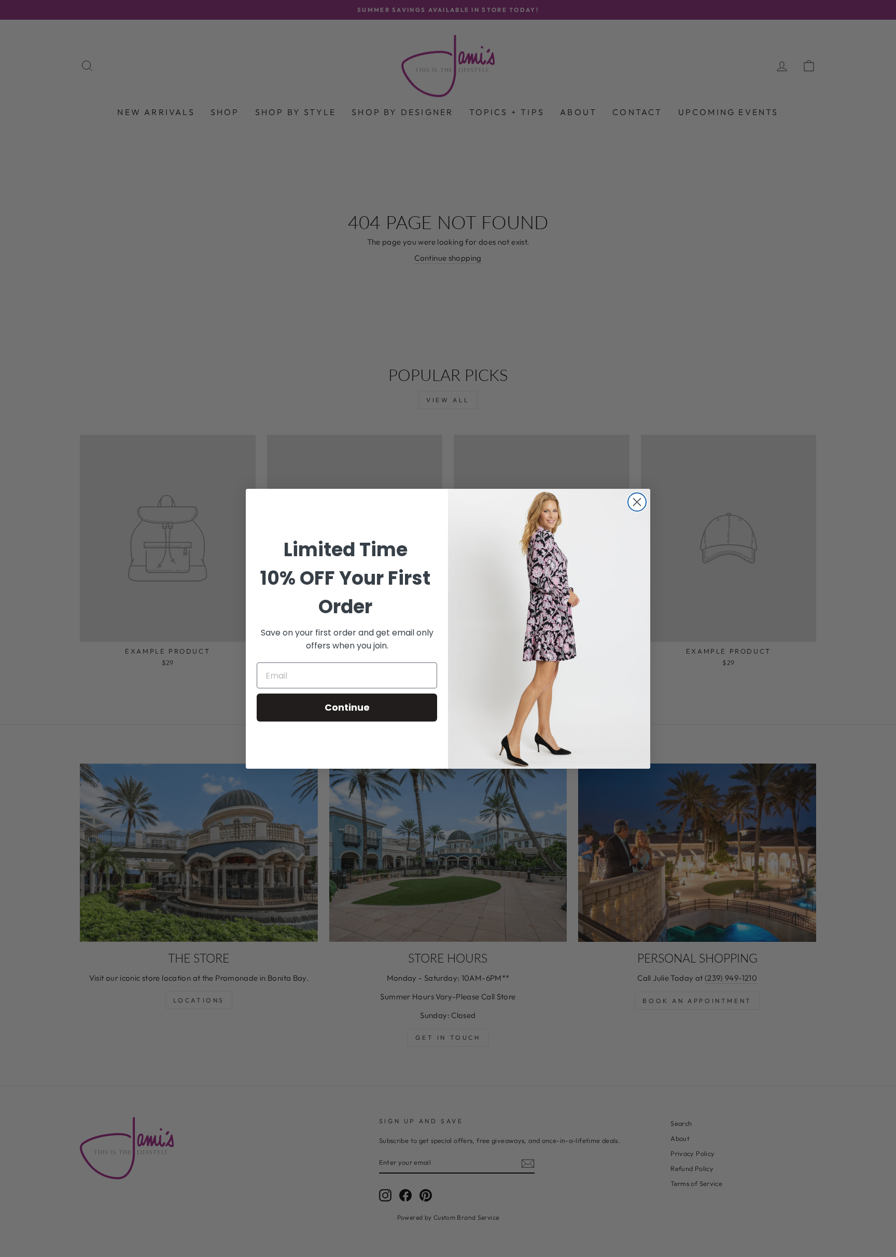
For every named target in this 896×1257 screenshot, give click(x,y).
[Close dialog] (637, 502)
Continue (347, 707)
